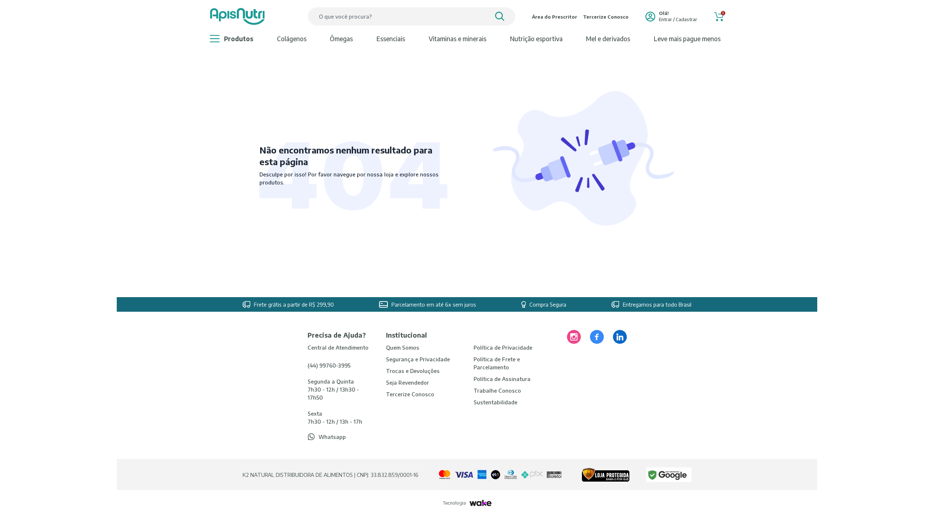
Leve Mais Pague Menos (687, 39)
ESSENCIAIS (391, 39)
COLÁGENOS (291, 39)
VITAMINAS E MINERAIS (457, 39)
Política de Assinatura (502, 379)
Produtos (238, 39)
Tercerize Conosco (606, 17)
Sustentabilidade (495, 402)
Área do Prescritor (554, 17)
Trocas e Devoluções (413, 371)
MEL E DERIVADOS (608, 39)
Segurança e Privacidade (418, 359)
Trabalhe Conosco (497, 390)
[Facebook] (597, 337)
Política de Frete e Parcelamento (497, 363)
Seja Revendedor (407, 382)
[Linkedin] (620, 337)
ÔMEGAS (341, 39)
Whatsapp (332, 436)
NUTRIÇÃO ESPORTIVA (536, 39)
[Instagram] (574, 337)
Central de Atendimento (338, 347)
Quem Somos (402, 347)
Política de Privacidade (503, 347)
